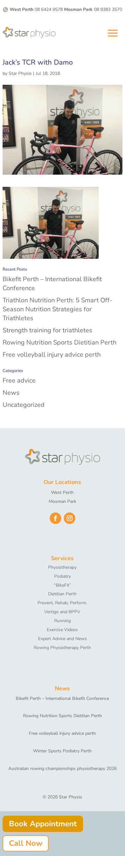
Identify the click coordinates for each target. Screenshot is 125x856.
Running (62, 621)
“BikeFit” (62, 585)
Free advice (19, 380)
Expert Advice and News (62, 639)
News (11, 392)
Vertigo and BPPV (62, 612)
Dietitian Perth (62, 594)
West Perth (62, 492)
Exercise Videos (62, 630)
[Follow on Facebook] (55, 518)
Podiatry (62, 576)
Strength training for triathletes (47, 330)
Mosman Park (62, 501)
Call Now (25, 843)
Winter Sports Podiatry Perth (62, 751)
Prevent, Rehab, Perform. (62, 603)
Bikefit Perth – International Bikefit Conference (62, 698)
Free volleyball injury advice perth (52, 354)
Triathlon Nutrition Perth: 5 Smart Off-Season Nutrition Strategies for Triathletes (57, 309)
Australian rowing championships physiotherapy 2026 (62, 768)
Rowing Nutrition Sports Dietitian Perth (59, 342)
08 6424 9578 (49, 9)
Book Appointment (43, 824)
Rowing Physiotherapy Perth (62, 648)
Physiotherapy (62, 567)
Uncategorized (24, 404)
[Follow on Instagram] (69, 518)
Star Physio (20, 73)
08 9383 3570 (108, 9)
